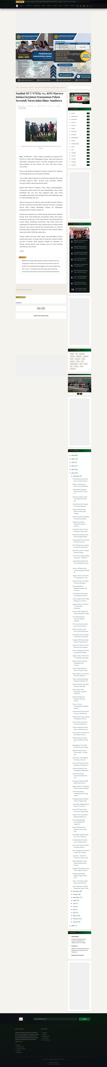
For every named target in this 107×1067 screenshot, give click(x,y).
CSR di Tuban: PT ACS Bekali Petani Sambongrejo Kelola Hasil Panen (39, 269)
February (75, 919)
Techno (73, 125)
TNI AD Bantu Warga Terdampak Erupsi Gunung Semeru (80, 793)
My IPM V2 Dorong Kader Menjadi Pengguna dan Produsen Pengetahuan (41, 266)
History (73, 156)
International (75, 143)
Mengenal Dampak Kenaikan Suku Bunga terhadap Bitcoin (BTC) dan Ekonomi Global (80, 248)
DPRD (83, 358)
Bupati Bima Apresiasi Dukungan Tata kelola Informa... (79, 699)
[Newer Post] (39, 308)
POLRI (71, 358)
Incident (73, 165)
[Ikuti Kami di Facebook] (77, 6)
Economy (73, 134)
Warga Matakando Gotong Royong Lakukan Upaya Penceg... (80, 863)
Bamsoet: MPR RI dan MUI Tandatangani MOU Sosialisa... (80, 663)
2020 (72, 925)
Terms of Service (46, 1040)
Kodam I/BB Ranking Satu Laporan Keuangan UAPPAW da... (81, 570)
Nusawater (72, 368)
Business (72, 356)
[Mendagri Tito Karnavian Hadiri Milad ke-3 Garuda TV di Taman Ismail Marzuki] (79, 384)
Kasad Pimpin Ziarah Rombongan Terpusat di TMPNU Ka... (80, 691)
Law (72, 149)
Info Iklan (18, 1050)
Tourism (73, 162)
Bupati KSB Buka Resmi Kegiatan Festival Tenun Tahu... (80, 829)
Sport (73, 146)
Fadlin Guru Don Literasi (77, 955)
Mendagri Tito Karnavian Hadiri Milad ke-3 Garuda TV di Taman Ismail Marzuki (81, 242)
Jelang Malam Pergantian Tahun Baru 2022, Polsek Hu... (80, 491)
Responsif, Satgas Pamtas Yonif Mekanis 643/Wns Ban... (80, 499)
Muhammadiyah (74, 363)
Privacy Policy (45, 1038)
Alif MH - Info (54, 1059)
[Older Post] (43, 308)
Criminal (73, 153)
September (76, 897)
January (75, 922)
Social (73, 113)
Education (74, 119)
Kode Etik (44, 1034)
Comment (58, 106)
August (75, 900)
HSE (71, 366)
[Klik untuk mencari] (90, 6)
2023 (72, 466)
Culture (73, 159)
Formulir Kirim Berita (20, 1048)
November (76, 891)
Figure (73, 128)
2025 (72, 459)
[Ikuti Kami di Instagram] (80, 6)
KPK (82, 361)
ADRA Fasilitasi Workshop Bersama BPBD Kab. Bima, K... (80, 740)
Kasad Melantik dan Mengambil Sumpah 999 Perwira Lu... (80, 588)
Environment (43, 106)
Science (76, 366)
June (74, 906)
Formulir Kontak (19, 1046)
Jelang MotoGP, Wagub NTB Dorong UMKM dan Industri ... (81, 563)
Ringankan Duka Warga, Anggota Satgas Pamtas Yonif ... (80, 876)
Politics (73, 122)
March (75, 915)
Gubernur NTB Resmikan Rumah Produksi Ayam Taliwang (79, 511)
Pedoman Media (46, 1036)
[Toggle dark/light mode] (87, 6)
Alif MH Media (75, 936)
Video (81, 366)
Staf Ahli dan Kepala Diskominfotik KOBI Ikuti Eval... (80, 776)
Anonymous (74, 946)
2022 (72, 469)
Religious (73, 131)
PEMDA (72, 354)
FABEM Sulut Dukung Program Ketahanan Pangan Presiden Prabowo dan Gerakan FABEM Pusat (42, 260)
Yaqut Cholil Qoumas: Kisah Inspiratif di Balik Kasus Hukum (41, 1)
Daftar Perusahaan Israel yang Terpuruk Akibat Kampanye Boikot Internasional (80, 272)
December (76, 476)
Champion (77, 358)
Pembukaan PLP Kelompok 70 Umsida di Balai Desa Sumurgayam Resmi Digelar (81, 266)
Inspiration (50, 106)
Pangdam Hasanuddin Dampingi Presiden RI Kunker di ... (79, 524)
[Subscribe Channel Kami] (84, 6)
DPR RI (85, 363)
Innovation (85, 356)
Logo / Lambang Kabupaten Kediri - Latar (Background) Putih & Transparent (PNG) (80, 278)
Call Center (82, 354)
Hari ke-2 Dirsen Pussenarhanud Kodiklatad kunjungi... (80, 706)
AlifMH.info (28, 157)
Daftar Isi (18, 1045)
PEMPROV (79, 356)
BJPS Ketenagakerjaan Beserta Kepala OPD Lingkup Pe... (79, 822)
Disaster (72, 361)
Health (73, 140)
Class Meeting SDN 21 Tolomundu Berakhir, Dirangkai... (79, 619)
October (75, 894)
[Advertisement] (53, 21)
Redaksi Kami (19, 1052)
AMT (81, 363)
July (74, 903)
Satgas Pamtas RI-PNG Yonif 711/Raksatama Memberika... (81, 606)
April (74, 912)
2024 (72, 462)
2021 (72, 473)
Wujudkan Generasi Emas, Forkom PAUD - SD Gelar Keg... (80, 752)
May (74, 909)
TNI (76, 354)
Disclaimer (44, 1032)
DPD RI (77, 361)
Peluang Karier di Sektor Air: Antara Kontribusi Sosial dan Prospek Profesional (42, 263)
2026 (72, 455)
